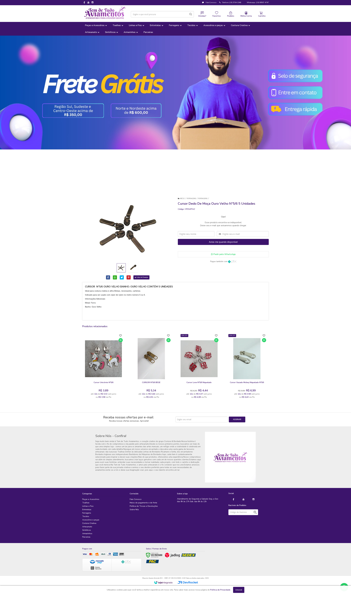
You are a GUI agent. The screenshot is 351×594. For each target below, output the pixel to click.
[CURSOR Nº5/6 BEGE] (151, 367)
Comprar (110, 376)
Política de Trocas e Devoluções (144, 506)
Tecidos (85, 516)
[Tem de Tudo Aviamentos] (105, 13)
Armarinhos (87, 533)
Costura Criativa (89, 523)
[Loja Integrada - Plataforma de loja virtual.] (163, 582)
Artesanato (87, 526)
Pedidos (230, 16)
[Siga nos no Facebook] (84, 3)
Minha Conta (246, 16)
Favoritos (217, 16)
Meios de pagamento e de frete (143, 502)
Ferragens (191, 199)
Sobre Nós (134, 509)
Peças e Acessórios (90, 499)
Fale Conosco (210, 2)
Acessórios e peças (90, 520)
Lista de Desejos (142, 277)
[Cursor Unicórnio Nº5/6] (103, 367)
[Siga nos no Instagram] (92, 3)
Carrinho (262, 16)
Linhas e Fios (88, 506)
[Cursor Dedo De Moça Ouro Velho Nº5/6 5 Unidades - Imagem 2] (133, 267)
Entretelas (86, 509)
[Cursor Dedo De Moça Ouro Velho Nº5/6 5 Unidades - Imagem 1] (121, 267)
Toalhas (85, 502)
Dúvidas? (202, 16)
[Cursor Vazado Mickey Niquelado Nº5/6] (247, 367)
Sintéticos (86, 530)
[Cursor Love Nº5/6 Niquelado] (199, 367)
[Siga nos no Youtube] (88, 3)
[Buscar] (190, 14)
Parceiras (86, 537)
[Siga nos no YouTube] (243, 499)
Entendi (238, 590)
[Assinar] (237, 419)
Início (182, 199)
